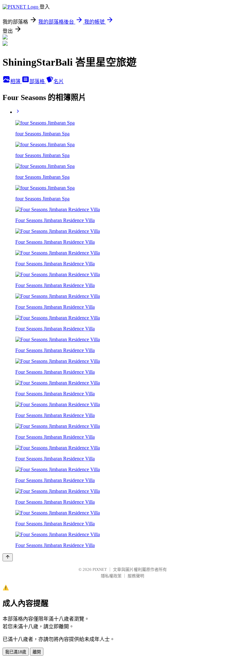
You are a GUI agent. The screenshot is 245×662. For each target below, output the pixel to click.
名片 (59, 81)
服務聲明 (136, 575)
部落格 (37, 81)
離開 (37, 652)
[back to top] (8, 557)
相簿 (16, 81)
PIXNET (100, 569)
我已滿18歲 (15, 652)
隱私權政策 (111, 575)
